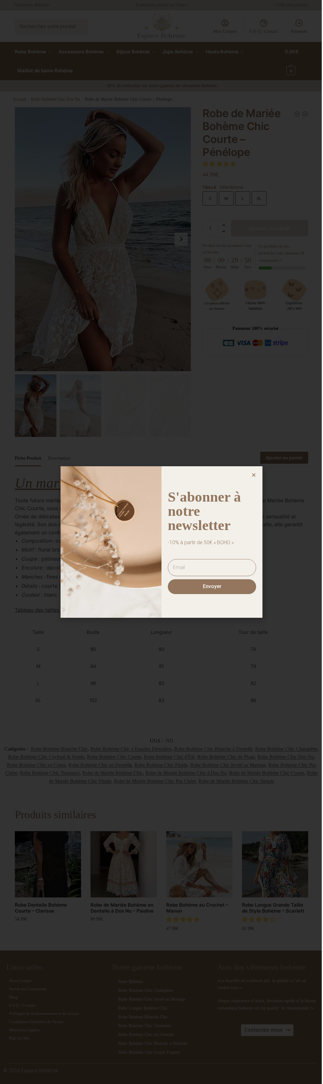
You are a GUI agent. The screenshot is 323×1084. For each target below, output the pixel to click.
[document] (159, 542)
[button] (251, 475)
